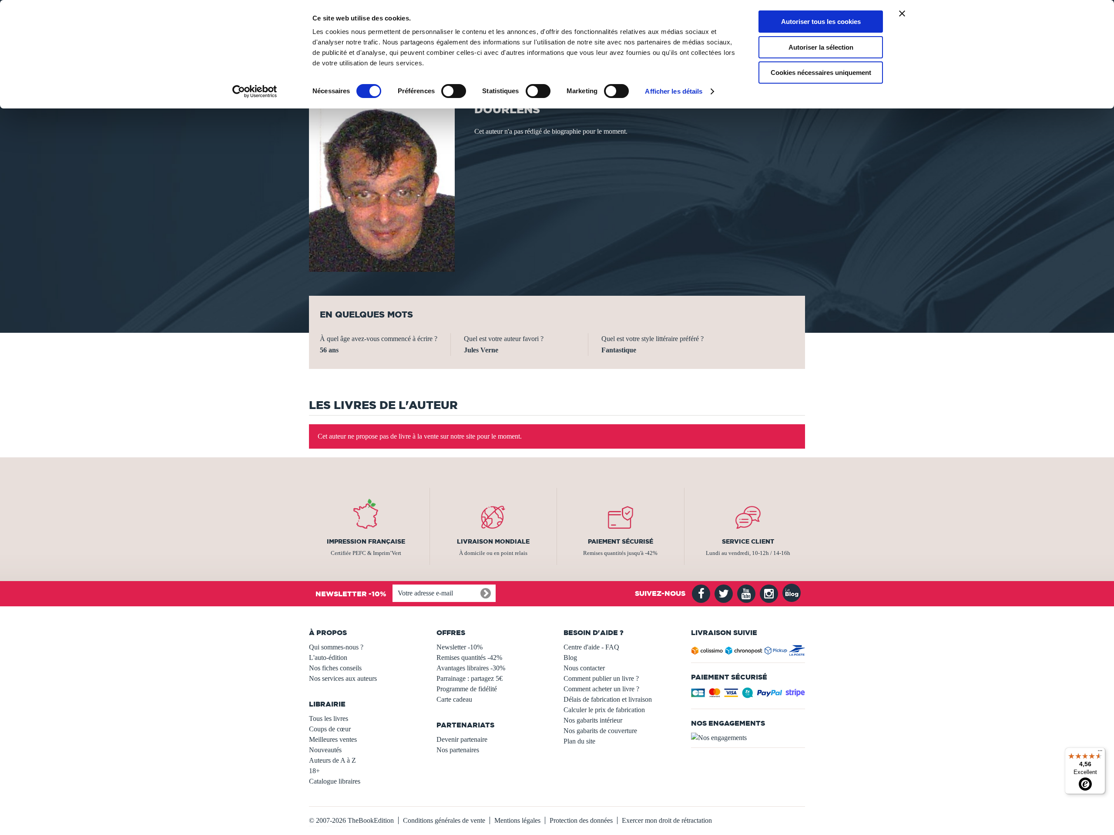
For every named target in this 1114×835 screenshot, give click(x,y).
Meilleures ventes (333, 739)
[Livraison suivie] (748, 652)
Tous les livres (328, 718)
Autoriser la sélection (821, 47)
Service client (748, 541)
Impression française (366, 541)
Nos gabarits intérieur (593, 720)
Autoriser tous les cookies (821, 21)
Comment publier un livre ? (601, 678)
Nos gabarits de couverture (600, 730)
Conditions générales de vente (444, 820)
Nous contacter (584, 668)
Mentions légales (517, 820)
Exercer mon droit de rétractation (667, 820)
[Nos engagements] (748, 738)
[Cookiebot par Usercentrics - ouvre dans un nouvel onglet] (255, 91)
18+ (314, 770)
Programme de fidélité (466, 689)
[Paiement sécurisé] (748, 695)
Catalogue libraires (334, 781)
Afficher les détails (673, 91)
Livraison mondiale (493, 541)
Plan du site (579, 741)
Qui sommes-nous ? (336, 647)
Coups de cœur (330, 729)
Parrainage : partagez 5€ (469, 678)
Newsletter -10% (459, 647)
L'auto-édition (328, 657)
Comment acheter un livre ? (601, 689)
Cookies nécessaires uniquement (821, 72)
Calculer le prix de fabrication (604, 709)
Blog (570, 657)
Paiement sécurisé (620, 541)
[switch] (453, 91)
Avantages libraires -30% (470, 668)
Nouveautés (325, 750)
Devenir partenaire (461, 739)
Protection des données (581, 820)
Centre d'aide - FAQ (591, 647)
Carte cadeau (454, 699)
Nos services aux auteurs (343, 678)
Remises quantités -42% (469, 657)
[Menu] (1100, 752)
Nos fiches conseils (335, 668)
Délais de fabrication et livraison (608, 699)
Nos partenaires (457, 750)
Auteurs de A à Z (332, 760)
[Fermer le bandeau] (902, 13)
